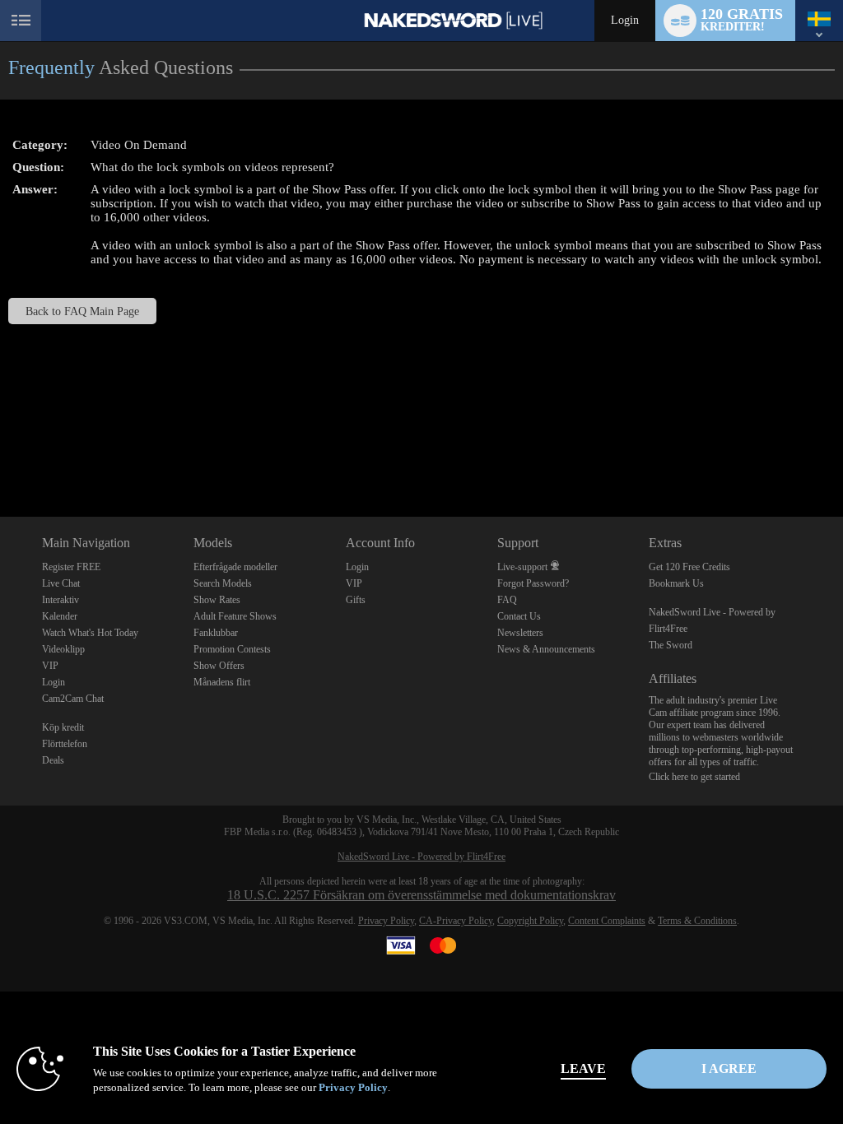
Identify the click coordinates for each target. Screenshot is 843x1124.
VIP (50, 665)
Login (625, 20)
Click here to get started (694, 777)
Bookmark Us (676, 583)
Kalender (59, 616)
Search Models (222, 583)
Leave (583, 1068)
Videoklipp (63, 649)
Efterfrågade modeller (235, 567)
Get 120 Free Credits (689, 567)
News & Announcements (546, 649)
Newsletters (520, 633)
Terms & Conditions (697, 921)
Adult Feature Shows (235, 616)
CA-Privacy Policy (455, 921)
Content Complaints (606, 921)
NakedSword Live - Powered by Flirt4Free (421, 856)
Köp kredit (63, 727)
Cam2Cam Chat (73, 698)
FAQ (507, 600)
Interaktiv (60, 600)
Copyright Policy (530, 921)
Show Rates (216, 600)
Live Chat (61, 583)
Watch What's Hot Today (90, 633)
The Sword (670, 645)
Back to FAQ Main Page (82, 311)
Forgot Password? (533, 583)
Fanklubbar (215, 633)
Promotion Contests (232, 649)
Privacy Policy (386, 921)
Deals (53, 760)
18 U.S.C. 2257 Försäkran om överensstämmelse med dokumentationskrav (421, 895)
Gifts (356, 600)
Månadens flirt (221, 682)
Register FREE (71, 567)
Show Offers (219, 665)
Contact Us (519, 616)
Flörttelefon (64, 744)
